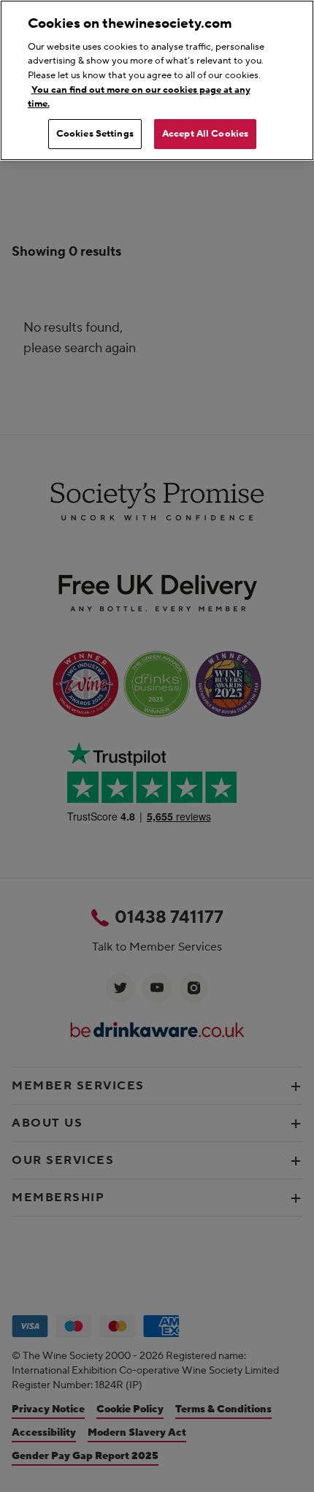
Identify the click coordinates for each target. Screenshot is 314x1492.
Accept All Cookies (205, 134)
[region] (157, 80)
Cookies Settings (95, 134)
